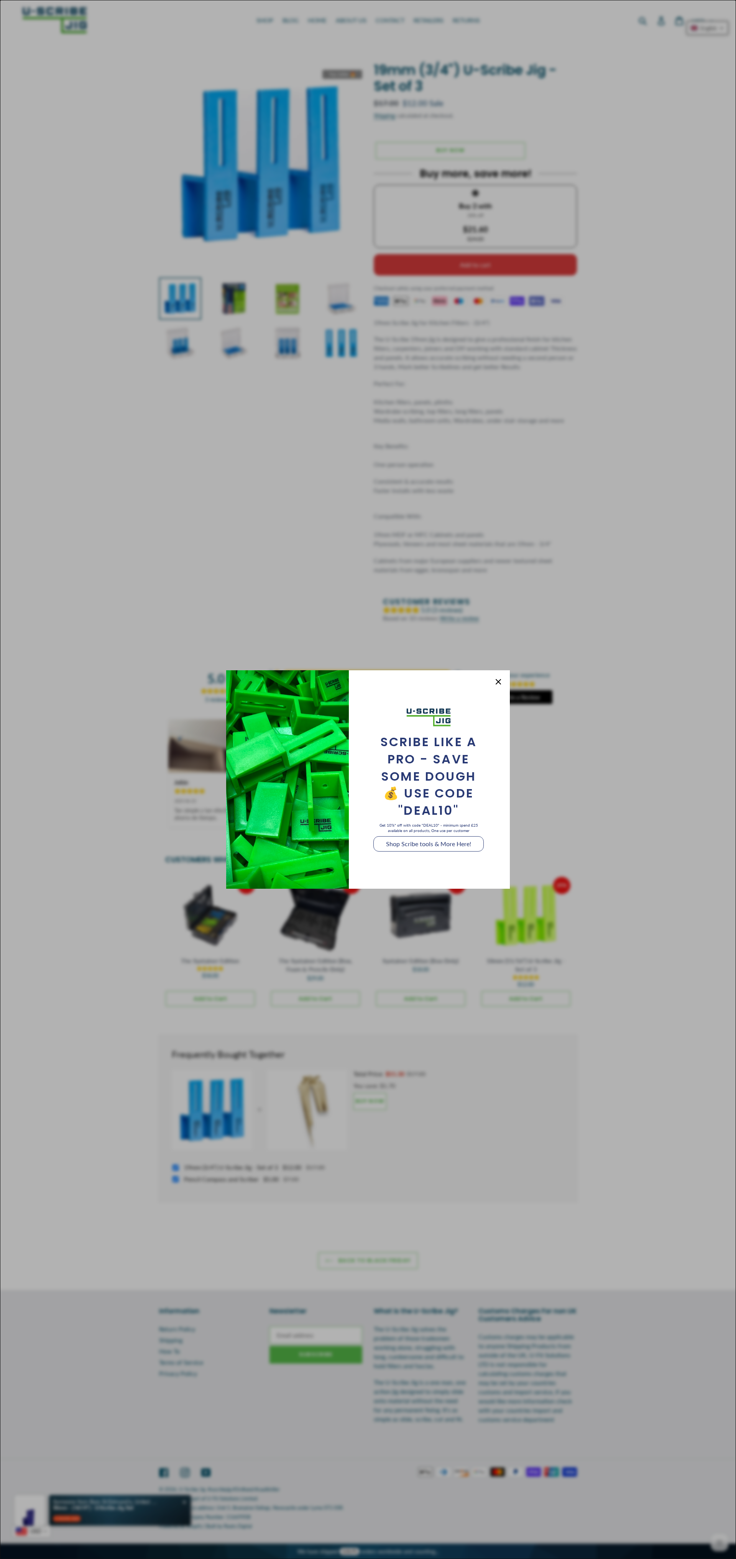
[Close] (498, 681)
